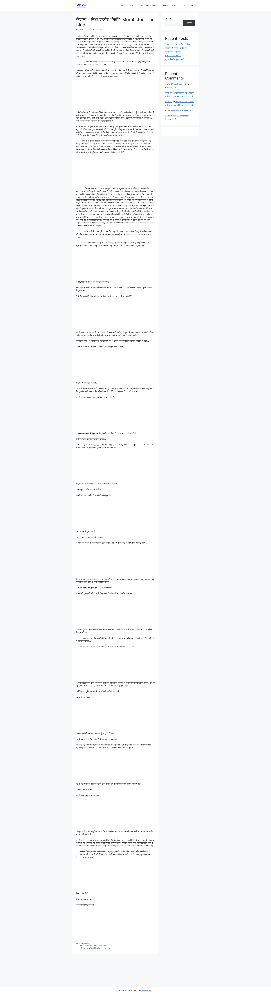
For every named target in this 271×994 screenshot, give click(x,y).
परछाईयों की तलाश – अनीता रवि (176, 48)
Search (168, 18)
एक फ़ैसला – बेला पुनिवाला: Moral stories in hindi (94, 948)
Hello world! (170, 87)
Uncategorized (84, 943)
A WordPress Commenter (176, 84)
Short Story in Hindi (170, 5)
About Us (130, 5)
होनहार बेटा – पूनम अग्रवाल (181, 110)
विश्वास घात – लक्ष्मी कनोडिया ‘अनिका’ (178, 44)
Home (121, 5)
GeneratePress (146, 991)
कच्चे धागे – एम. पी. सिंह (173, 56)
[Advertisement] (115, 95)
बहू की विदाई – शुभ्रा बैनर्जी (174, 59)
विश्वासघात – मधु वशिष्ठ (173, 52)
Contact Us (188, 5)
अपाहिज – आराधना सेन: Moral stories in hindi (94, 946)
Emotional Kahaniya (148, 5)
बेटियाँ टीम (168, 93)
